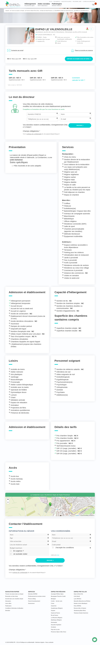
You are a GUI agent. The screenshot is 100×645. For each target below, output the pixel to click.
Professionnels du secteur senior (37, 596)
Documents (57, 1)
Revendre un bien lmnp (11, 596)
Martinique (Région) (56, 620)
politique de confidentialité (34, 134)
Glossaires (8, 601)
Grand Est (53, 606)
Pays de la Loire (55, 629)
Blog (50, 1)
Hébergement (30, 4)
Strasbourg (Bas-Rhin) (80, 610)
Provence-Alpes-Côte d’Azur (58, 632)
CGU (58, 555)
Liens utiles (8, 603)
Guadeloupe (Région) (57, 608)
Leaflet (77, 515)
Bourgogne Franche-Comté (58, 596)
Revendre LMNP (77, 1)
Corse (52, 603)
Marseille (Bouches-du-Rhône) (82, 601)
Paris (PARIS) (77, 606)
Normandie (54, 622)
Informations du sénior (21, 531)
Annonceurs (31, 603)
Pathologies (57, 4)
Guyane (53, 610)
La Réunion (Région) (56, 617)
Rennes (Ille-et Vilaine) (80, 608)
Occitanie (53, 627)
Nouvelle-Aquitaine (56, 624)
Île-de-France (54, 615)
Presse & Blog (32, 598)
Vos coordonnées (60, 531)
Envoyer (79, 125)
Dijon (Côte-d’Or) (78, 594)
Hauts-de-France (55, 613)
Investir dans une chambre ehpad (14, 598)
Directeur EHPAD (32, 594)
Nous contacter (49, 642)
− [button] (8, 502)
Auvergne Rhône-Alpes (57, 594)
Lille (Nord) (77, 596)
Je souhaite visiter (20, 554)
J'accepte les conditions (64, 548)
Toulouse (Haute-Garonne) (81, 613)
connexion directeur (89, 1)
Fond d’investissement (34, 601)
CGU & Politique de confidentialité (25, 642)
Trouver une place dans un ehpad (14, 594)
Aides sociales (44, 4)
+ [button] (8, 499)
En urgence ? (18, 551)
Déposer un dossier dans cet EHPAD (78, 59)
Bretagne (53, 598)
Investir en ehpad (66, 1)
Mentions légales (39, 642)
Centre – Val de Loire (56, 601)
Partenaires (8, 606)
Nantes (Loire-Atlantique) (80, 603)
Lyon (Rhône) (77, 598)
